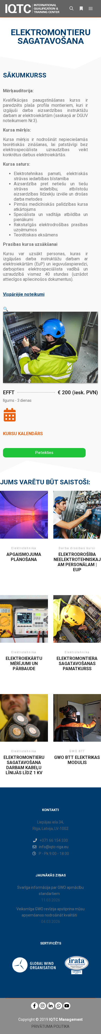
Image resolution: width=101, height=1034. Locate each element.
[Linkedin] (50, 1005)
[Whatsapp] (58, 1005)
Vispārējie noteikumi (23, 294)
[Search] (71, 8)
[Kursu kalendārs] (9, 414)
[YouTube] (66, 1005)
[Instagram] (42, 1005)
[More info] (81, 8)
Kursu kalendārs (23, 433)
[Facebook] (34, 1005)
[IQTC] (32, 8)
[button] (5, 309)
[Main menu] (91, 8)
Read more (24, 522)
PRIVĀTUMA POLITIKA (50, 1026)
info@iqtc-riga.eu (53, 847)
